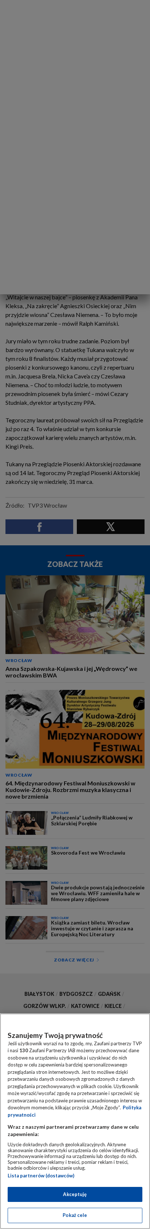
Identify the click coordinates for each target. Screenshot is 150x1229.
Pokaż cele (75, 1215)
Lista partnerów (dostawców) (41, 1175)
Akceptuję (75, 1194)
